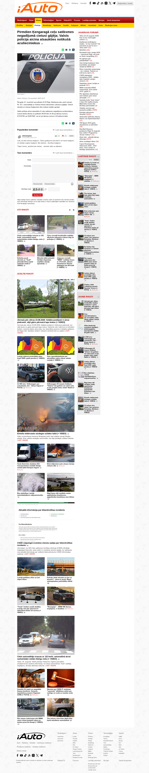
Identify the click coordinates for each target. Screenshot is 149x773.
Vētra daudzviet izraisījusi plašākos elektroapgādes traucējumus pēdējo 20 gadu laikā (91, 329)
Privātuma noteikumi (24, 747)
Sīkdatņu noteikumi (39, 747)
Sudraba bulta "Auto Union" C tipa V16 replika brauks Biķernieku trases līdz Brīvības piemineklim (90, 103)
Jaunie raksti (85, 297)
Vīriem (90, 733)
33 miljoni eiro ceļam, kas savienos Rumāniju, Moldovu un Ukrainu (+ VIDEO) (91, 239)
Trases (121, 751)
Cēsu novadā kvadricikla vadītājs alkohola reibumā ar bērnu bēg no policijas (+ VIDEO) (60, 237)
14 (70, 720)
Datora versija (21, 751)
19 (48, 583)
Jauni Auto (60, 738)
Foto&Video (106, 749)
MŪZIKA (85, 50)
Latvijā (74, 736)
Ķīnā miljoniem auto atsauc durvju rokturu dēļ (91, 212)
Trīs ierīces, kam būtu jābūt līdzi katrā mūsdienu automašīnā (59, 719)
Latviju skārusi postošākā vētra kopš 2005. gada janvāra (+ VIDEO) (31, 357)
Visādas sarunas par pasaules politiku (88, 109)
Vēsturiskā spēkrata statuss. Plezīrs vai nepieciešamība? (90, 118)
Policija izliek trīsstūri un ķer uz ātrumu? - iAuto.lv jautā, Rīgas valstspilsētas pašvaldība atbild (59, 579)
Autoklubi (90, 753)
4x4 (120, 743)
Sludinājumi (61, 733)
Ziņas (75, 733)
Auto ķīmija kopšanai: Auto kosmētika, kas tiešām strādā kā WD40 (89, 65)
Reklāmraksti (76, 755)
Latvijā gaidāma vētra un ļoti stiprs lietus (90, 205)
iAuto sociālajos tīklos (89, 141)
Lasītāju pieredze (94, 760)
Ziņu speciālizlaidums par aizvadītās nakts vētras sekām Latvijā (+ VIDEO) (59, 358)
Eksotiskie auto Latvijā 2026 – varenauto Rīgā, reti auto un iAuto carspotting (90, 54)
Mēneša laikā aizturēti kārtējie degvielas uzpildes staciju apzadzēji (45, 261)
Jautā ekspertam (125, 760)
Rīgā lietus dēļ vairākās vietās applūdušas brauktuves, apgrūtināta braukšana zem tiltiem (60, 495)
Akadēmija (91, 743)
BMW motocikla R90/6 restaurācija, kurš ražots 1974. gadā (88, 89)
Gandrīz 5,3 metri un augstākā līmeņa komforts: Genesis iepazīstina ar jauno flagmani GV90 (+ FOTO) (29, 692)
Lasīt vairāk (22, 440)
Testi (74, 753)
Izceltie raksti (25, 274)
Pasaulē (75, 738)
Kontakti (83, 3)
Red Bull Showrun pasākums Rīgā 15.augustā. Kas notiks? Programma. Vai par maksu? (90, 132)
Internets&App (107, 745)
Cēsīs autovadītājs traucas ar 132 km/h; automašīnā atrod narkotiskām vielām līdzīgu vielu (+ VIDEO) (31, 238)
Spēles (105, 747)
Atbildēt (71, 136)
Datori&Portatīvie (108, 740)
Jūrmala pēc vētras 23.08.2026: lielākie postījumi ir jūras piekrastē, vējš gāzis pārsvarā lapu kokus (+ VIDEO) (43, 321)
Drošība (90, 736)
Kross (120, 738)
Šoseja (121, 740)
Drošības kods (26, 189)
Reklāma (75, 3)
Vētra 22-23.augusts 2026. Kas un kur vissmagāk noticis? (89, 37)
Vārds (29, 160)
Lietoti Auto (60, 736)
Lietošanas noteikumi (44, 743)
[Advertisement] (117, 65)
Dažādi (105, 755)
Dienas (90, 159)
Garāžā (90, 747)
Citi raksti (23, 210)
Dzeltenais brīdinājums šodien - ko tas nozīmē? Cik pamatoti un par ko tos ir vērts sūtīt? (90, 44)
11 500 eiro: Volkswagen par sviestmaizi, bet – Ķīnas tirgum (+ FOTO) (30, 386)
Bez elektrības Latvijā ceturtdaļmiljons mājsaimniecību (30, 494)
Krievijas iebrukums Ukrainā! (87, 113)
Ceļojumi (90, 749)
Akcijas (106, 760)
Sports (121, 733)
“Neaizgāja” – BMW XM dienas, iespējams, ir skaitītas (59, 608)
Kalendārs (121, 753)
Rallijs (120, 736)
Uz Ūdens (75, 747)
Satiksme (90, 745)
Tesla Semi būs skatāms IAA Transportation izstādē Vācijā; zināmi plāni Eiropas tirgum (29, 466)
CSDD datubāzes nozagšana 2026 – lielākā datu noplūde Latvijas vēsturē (89, 78)
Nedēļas (96, 159)
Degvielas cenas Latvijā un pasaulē (89, 84)
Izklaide (75, 740)
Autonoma (60, 740)
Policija (90, 740)
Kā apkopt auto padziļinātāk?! (86, 59)
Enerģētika (106, 736)
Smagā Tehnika (77, 749)
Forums (76, 760)
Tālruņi (105, 738)
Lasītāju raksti (92, 770)
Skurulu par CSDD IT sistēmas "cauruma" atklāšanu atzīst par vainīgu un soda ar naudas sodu (60, 691)
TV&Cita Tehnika (108, 751)
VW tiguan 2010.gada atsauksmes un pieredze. (89, 125)
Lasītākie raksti (87, 156)
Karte (89, 755)
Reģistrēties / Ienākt (125, 3)
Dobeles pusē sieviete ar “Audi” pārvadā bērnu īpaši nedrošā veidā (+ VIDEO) (25, 261)
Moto (74, 743)
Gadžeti (105, 753)
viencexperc (27, 136)
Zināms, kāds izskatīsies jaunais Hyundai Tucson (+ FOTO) (91, 287)
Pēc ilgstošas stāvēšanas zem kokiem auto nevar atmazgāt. (89, 96)
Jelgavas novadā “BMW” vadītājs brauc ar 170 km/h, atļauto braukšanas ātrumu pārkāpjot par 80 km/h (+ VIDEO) (65, 262)
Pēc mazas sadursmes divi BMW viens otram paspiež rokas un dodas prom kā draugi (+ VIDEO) (30, 720)
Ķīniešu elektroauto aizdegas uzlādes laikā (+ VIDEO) (41, 433)
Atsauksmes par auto (94, 763)
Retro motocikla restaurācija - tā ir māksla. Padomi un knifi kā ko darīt (90, 71)
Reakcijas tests (92, 757)
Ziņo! (67, 3)
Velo (74, 745)
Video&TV (61, 760)
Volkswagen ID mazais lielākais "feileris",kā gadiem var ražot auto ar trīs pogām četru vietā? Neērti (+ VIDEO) (60, 386)
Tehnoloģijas (108, 733)
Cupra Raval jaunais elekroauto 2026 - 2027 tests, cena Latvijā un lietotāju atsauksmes (89, 146)
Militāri (89, 751)
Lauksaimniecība (77, 751)
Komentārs (27, 166)
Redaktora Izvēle (77, 757)
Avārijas (90, 738)
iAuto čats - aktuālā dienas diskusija (89, 138)
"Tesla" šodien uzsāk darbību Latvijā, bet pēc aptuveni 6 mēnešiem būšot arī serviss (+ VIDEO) (29, 609)
